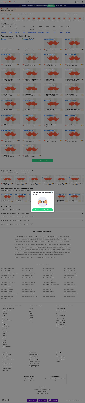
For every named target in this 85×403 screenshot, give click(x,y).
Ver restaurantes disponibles (42, 210)
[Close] (53, 192)
